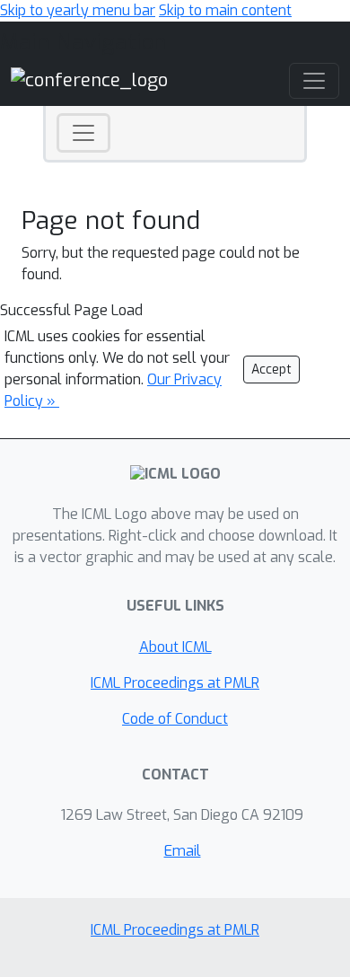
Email (182, 850)
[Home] (89, 79)
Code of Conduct (175, 718)
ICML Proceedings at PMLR (175, 682)
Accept (271, 369)
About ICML (175, 647)
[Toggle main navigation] (314, 81)
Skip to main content (225, 10)
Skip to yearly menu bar (77, 10)
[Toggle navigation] (83, 133)
